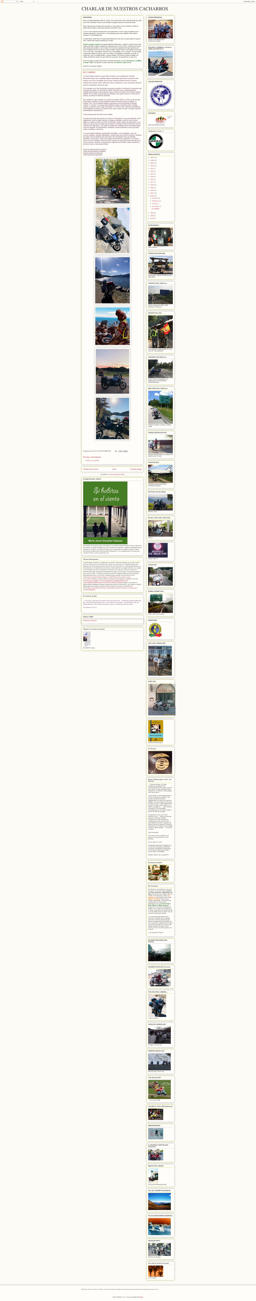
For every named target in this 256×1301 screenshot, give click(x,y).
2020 (152, 190)
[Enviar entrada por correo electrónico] (115, 451)
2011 (152, 168)
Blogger (141, 1297)
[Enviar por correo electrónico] (119, 451)
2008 (152, 160)
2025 (152, 218)
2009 (152, 163)
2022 (152, 196)
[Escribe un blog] (121, 451)
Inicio (114, 469)
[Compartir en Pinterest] (127, 451)
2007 (152, 157)
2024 (152, 215)
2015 (152, 176)
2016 (152, 179)
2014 (152, 174)
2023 (152, 213)
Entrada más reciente (90, 469)
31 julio (154, 203)
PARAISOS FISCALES (90, 620)
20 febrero (155, 201)
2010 (152, 165)
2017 (152, 182)
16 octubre (155, 206)
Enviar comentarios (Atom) (116, 474)
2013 (152, 171)
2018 (152, 185)
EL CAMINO (155, 209)
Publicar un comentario (92, 460)
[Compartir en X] (123, 451)
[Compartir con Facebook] (125, 451)
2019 (152, 187)
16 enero (155, 198)
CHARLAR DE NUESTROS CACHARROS (125, 8)
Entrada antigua (136, 469)
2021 (152, 193)
